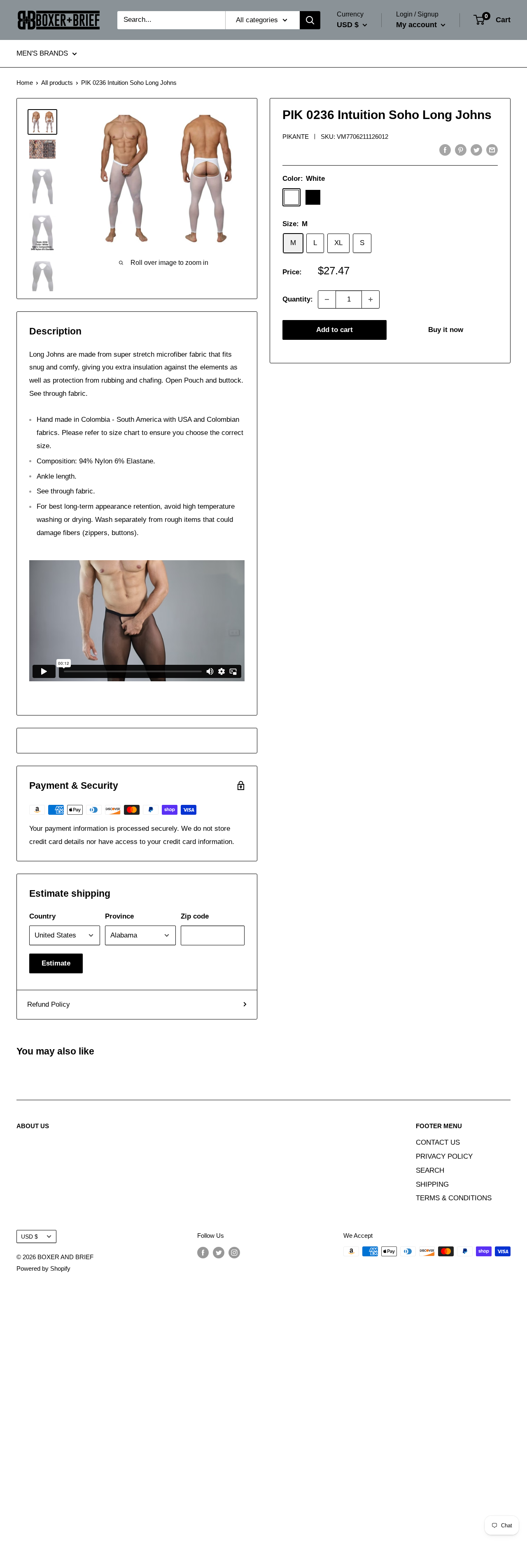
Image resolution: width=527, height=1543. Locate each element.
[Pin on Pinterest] (460, 149)
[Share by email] (492, 149)
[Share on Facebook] (445, 149)
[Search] (310, 20)
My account (417, 25)
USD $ (29, 1236)
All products (57, 82)
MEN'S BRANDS (42, 54)
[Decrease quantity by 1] (327, 299)
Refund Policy (48, 1004)
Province (119, 916)
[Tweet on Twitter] (476, 149)
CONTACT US (438, 1142)
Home (24, 82)
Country (42, 916)
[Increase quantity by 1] (370, 299)
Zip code (195, 916)
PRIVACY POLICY (444, 1156)
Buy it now (445, 330)
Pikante (295, 136)
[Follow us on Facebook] (203, 1252)
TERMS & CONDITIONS (454, 1198)
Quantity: (297, 299)
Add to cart (334, 330)
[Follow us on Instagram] (234, 1252)
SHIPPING (432, 1184)
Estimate (56, 963)
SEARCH (430, 1170)
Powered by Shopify (43, 1268)
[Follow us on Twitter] (218, 1252)
